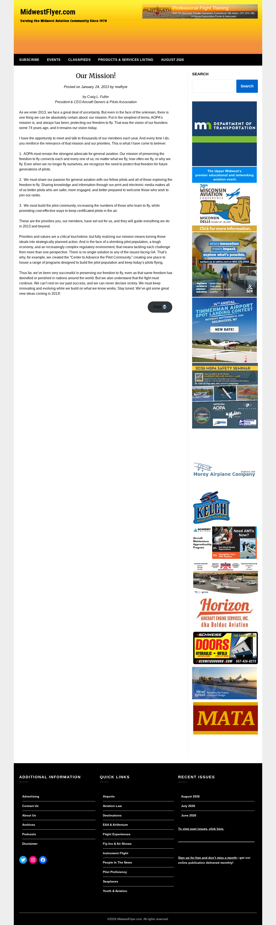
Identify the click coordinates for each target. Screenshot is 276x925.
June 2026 (188, 815)
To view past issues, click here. (201, 828)
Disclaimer (30, 843)
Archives (28, 824)
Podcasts (29, 834)
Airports (109, 796)
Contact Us (30, 806)
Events (54, 59)
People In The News (117, 862)
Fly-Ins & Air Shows (117, 843)
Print (157, 307)
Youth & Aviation (115, 891)
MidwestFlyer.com (47, 12)
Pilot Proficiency (115, 872)
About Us (29, 815)
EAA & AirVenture (115, 824)
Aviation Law (112, 806)
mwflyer (121, 87)
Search (200, 74)
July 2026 (188, 806)
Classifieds (79, 59)
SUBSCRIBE (29, 59)
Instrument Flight (115, 853)
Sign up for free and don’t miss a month (207, 857)
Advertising (30, 796)
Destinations (112, 815)
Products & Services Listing (126, 59)
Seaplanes (110, 881)
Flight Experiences (116, 834)
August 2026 (172, 59)
